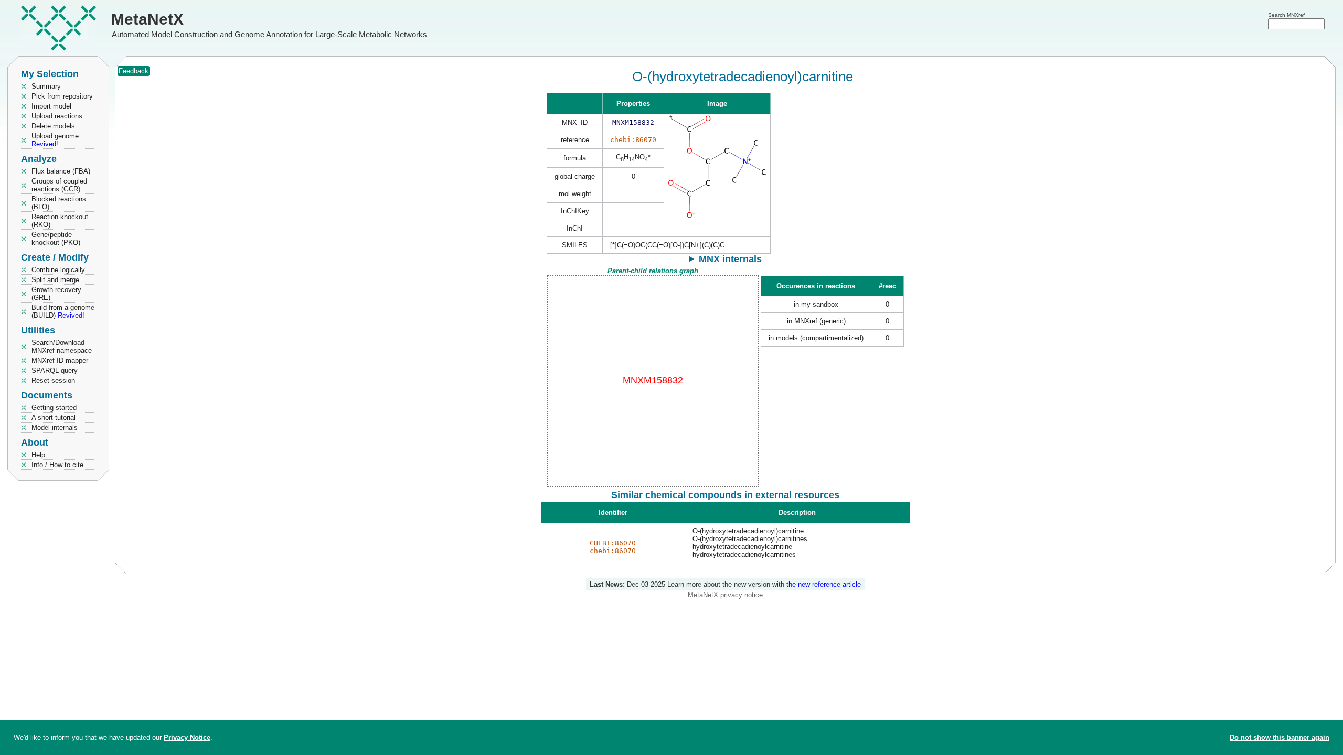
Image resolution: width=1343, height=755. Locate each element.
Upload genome (55, 140)
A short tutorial (53, 418)
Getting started (54, 408)
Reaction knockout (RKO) (59, 221)
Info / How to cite (57, 465)
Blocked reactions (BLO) (58, 203)
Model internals (54, 428)
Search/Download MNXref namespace (61, 346)
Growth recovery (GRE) (56, 293)
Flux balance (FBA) (60, 171)
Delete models (53, 126)
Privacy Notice (187, 737)
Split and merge (55, 280)
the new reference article (823, 584)
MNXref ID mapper (59, 360)
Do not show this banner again (1279, 737)
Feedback (133, 71)
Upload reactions (56, 116)
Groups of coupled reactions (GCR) (59, 185)
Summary (46, 86)
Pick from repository (62, 96)
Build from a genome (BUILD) (62, 311)
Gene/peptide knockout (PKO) (55, 238)
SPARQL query (54, 370)
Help (38, 455)
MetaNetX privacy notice (725, 595)
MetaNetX (147, 19)
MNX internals (730, 259)
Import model (51, 106)
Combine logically (58, 270)
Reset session (53, 380)
